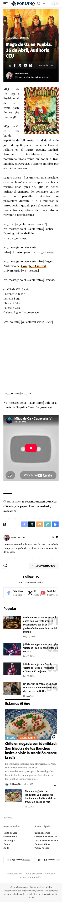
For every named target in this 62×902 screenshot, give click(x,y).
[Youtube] (47, 592)
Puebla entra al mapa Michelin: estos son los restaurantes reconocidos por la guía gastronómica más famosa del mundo (40, 624)
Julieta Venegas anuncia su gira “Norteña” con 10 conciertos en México (40, 648)
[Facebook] (13, 592)
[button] (30, 65)
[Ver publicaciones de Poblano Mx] (7, 784)
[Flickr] (57, 537)
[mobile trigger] (6, 3)
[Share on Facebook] (14, 65)
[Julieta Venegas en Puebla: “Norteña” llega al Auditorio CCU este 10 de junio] (12, 668)
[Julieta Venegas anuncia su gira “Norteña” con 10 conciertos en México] (12, 649)
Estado (11, 737)
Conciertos (12, 37)
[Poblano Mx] (22, 3)
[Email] (25, 65)
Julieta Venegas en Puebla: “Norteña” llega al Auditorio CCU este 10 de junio (38, 668)
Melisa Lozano (21, 73)
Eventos (24, 37)
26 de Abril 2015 (30, 501)
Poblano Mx (15, 784)
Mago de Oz (9, 511)
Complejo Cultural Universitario (32, 506)
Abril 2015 (45, 501)
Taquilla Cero (25, 407)
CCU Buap (8, 506)
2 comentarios (45, 565)
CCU (54, 501)
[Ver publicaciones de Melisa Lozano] (9, 75)
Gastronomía (27, 737)
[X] (31, 592)
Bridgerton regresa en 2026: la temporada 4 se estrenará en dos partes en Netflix (40, 688)
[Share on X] (19, 65)
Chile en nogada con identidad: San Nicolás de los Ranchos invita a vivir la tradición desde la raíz (31, 750)
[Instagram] (53, 537)
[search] (38, 3)
